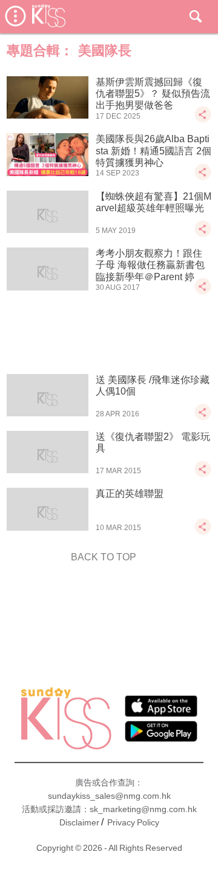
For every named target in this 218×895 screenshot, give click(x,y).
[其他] (203, 120)
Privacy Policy (133, 822)
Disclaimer (79, 822)
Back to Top (103, 557)
